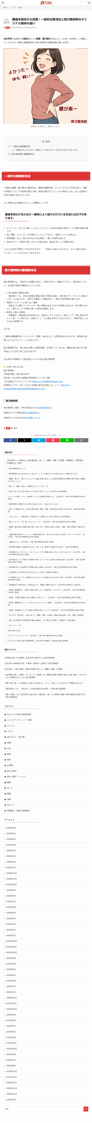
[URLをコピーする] (81, 440)
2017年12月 (12, 1077)
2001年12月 (12, 1088)
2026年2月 (11, 862)
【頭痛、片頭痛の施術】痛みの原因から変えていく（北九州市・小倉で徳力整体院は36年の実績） (45, 597)
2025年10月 (12, 884)
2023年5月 (11, 1037)
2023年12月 (12, 998)
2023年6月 (11, 1032)
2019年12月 (12, 1071)
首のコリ (11, 805)
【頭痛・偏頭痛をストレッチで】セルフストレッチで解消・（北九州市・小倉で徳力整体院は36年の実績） (46, 604)
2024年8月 (11, 964)
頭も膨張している (32, 418)
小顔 (9, 748)
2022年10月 (12, 1049)
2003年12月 (12, 1083)
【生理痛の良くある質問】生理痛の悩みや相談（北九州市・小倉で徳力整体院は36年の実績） (43, 567)
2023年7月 (11, 1026)
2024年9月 (11, 958)
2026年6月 (11, 839)
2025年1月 (11, 935)
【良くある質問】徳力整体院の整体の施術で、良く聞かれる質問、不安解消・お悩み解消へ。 (43, 620)
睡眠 (9, 782)
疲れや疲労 (12, 771)
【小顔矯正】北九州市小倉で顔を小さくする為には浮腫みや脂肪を (33, 572)
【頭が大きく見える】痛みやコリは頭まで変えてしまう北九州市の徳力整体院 (37, 491)
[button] (10, 440)
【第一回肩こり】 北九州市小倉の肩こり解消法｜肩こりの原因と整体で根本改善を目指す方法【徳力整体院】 (45, 695)
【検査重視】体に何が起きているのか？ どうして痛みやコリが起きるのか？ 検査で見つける (43, 474)
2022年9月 (11, 1054)
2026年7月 (11, 834)
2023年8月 (11, 1020)
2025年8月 (11, 896)
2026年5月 (11, 845)
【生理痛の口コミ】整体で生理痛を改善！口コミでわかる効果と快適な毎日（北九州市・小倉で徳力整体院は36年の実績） (46, 561)
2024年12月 (12, 941)
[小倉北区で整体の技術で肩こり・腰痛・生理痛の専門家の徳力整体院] (46, 3)
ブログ (10, 731)
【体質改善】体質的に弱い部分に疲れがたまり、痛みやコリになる (33, 504)
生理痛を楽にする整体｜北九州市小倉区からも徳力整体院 (30, 658)
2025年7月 (11, 902)
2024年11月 (12, 947)
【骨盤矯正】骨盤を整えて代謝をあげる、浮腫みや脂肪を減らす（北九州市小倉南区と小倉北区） (45, 585)
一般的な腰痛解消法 (21, 146)
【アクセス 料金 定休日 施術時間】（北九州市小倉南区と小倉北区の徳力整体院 (38, 641)
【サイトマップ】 (14, 625)
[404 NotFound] (14, 631)
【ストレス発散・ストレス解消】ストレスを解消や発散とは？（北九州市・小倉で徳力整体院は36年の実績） (46, 498)
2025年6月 (11, 907)
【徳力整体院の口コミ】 (17, 469)
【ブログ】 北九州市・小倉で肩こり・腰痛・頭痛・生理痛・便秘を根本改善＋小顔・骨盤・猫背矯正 (46, 615)
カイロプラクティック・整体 (19, 720)
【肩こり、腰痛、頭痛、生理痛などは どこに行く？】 (28, 486)
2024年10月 (12, 952)
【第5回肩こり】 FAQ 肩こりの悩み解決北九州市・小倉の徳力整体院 (35, 689)
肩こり (10, 788)
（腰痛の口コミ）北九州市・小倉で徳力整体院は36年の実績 (31, 542)
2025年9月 (11, 890)
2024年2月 (11, 986)
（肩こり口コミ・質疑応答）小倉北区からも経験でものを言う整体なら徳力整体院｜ (40, 517)
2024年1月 (11, 992)
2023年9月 (11, 1015)
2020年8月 (11, 1066)
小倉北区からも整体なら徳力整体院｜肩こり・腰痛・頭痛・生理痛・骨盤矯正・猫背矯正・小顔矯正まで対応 (46, 461)
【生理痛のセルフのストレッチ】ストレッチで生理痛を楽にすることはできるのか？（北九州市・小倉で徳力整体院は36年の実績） (46, 553)
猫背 (9, 760)
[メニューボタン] (3, 3)
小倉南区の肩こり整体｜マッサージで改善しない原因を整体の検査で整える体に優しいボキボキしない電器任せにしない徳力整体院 (46, 676)
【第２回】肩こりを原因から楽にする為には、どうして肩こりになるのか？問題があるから (44, 683)
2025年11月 (12, 879)
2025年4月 (11, 919)
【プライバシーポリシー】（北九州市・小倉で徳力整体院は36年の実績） (36, 636)
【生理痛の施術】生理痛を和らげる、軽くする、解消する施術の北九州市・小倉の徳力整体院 (43, 547)
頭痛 (9, 799)
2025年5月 (11, 913)
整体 (9, 754)
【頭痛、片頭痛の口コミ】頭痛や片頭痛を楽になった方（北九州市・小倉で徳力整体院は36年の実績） (46, 610)
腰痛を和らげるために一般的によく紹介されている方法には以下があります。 (47, 150)
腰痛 (7, 27)
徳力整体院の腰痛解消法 (23, 154)
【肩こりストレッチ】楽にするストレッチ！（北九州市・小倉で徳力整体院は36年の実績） (42, 522)
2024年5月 (11, 969)
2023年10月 (12, 1009)
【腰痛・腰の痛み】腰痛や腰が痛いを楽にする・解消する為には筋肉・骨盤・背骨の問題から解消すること (46, 528)
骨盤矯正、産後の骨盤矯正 (18, 811)
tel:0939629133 (45, 408)
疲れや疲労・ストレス (16, 777)
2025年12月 (12, 873)
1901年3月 (11, 1100)
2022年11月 (12, 1043)
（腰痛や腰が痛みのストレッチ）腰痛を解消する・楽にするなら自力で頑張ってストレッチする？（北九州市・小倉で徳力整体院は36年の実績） (46, 535)
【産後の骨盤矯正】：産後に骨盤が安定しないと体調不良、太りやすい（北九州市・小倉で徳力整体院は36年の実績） (46, 591)
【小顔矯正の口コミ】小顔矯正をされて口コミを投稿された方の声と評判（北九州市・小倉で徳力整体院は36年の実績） (46, 578)
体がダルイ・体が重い (16, 737)
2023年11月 (12, 1003)
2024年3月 (11, 981)
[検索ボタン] (89, 3)
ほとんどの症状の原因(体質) (19, 714)
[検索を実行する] (85, 1109)
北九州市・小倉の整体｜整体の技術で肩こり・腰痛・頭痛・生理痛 (33, 669)
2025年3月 (11, 924)
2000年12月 (12, 1094)
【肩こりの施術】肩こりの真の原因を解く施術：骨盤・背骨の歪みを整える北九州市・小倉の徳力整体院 (46, 510)
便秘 (9, 743)
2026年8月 (11, 828)
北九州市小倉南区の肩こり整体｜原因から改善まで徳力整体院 (31, 663)
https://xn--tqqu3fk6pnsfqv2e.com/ (47, 381)
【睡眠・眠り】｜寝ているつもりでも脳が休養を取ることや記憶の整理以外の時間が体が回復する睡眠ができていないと (46, 480)
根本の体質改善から (31, 413)
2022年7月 (11, 1060)
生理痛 (10, 765)
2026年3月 (11, 856)
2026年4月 (11, 851)
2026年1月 (11, 868)
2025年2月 (11, 930)
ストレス (11, 726)
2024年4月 (11, 975)
